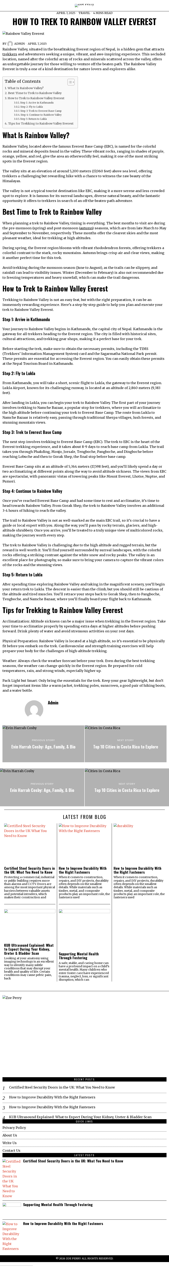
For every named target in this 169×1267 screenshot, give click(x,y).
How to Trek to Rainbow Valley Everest (36, 98)
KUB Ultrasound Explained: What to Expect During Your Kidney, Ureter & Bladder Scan (29, 949)
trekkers (9, 54)
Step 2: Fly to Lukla (31, 106)
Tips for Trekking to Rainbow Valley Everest (41, 123)
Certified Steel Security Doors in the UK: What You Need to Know (29, 870)
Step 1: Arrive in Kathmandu (37, 102)
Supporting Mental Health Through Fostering (79, 956)
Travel (84, 13)
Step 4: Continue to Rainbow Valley (41, 114)
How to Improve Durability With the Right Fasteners (83, 870)
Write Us (9, 1143)
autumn (86, 228)
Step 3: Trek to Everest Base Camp (41, 110)
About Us (9, 1135)
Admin (19, 43)
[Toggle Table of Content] (69, 82)
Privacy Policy (14, 1128)
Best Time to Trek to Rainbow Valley (35, 93)
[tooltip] (51, 710)
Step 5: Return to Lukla (33, 118)
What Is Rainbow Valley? (25, 88)
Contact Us (11, 1150)
